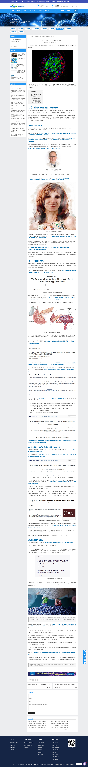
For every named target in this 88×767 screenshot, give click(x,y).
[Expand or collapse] (42, 92)
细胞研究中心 (32, 10)
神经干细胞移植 (36, 28)
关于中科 (54, 10)
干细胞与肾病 (68, 28)
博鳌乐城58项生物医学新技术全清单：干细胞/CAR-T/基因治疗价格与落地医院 (17, 115)
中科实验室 (12, 747)
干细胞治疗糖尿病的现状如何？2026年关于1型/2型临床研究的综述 (42, 725)
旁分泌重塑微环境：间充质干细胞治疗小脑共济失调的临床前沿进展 (21, 71)
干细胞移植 (13, 28)
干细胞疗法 (28, 28)
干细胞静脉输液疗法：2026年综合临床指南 (18, 131)
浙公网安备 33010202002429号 (69, 764)
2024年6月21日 (32, 398)
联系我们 (69, 10)
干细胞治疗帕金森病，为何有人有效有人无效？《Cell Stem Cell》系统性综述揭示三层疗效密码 (21, 77)
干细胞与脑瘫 (13, 31)
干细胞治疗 (20, 28)
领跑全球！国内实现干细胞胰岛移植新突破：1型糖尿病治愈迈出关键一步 (65, 729)
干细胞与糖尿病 (60, 28)
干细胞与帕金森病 (55, 747)
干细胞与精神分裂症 (55, 749)
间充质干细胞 (44, 28)
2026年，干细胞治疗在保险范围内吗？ (21, 59)
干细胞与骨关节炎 (55, 759)
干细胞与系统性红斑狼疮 (56, 757)
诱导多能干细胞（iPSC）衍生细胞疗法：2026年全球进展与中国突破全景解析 (66, 721)
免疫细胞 (40, 10)
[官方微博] (84, 657)
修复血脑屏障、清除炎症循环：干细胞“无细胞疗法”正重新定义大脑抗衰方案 (66, 727)
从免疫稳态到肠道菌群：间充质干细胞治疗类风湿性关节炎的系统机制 (18, 99)
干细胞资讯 (62, 10)
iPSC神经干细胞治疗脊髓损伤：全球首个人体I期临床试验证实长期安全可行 (21, 54)
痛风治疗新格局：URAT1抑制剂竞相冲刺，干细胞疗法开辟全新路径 (42, 721)
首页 (13, 10)
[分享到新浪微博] (37, 680)
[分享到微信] (35, 680)
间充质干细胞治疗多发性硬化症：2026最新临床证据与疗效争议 (17, 135)
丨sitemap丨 (15, 764)
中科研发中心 (13, 745)
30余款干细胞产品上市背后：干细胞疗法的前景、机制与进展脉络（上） (43, 727)
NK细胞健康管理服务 (28, 745)
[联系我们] (84, 654)
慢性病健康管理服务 (16, 41)
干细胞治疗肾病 (41, 745)
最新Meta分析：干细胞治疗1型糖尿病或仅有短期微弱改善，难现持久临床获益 (66, 723)
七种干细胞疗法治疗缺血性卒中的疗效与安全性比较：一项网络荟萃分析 (43, 723)
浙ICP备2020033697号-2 (59, 764)
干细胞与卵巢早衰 (55, 756)
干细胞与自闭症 (55, 754)
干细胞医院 (52, 28)
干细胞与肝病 (54, 745)
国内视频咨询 (14, 46)
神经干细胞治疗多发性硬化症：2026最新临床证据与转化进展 (18, 87)
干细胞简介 (21, 31)
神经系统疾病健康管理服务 (17, 39)
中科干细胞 (12, 749)
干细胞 (18, 10)
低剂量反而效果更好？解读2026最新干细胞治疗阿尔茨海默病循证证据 (18, 128)
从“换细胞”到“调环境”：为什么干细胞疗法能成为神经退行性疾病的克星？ (43, 729)
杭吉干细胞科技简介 (14, 742)
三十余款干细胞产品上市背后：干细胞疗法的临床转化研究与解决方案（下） (66, 725)
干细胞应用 (47, 10)
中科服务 (25, 10)
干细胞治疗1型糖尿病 (34, 647)
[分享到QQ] (33, 680)
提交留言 (32, 712)
